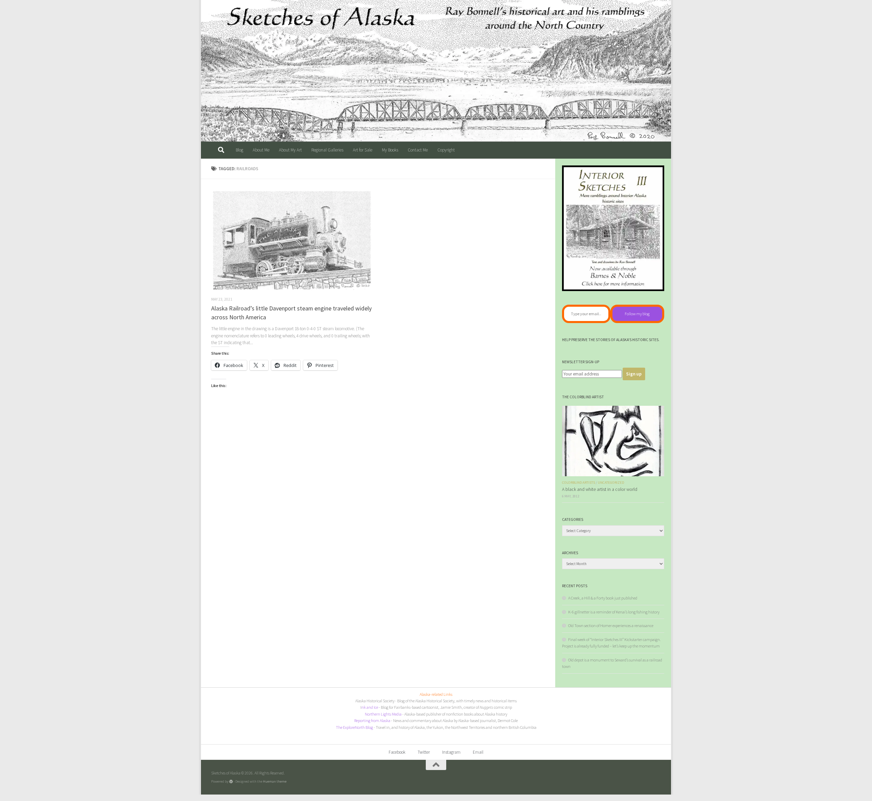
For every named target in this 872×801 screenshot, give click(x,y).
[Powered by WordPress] (231, 781)
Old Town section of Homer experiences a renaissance (610, 625)
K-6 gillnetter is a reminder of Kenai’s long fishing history (613, 611)
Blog (239, 150)
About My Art (290, 150)
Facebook (397, 752)
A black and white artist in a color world (599, 489)
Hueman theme (274, 781)
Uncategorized (611, 482)
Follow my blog (637, 313)
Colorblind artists (578, 482)
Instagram (451, 752)
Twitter (424, 752)
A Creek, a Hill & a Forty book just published (602, 597)
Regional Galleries (327, 150)
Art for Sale (362, 150)
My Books (390, 150)
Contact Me (418, 150)
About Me (261, 150)
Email (478, 752)
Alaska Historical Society (374, 700)
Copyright (446, 150)
